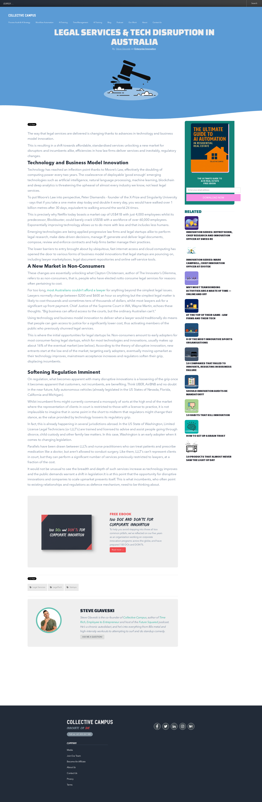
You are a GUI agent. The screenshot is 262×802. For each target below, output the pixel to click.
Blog (109, 22)
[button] (92, 637)
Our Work (133, 22)
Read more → (118, 550)
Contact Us (157, 22)
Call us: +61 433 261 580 (80, 734)
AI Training (63, 22)
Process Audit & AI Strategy (19, 22)
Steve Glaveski (123, 49)
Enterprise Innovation (145, 49)
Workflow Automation (44, 22)
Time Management (80, 22)
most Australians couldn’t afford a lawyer (76, 290)
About (144, 22)
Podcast (120, 22)
